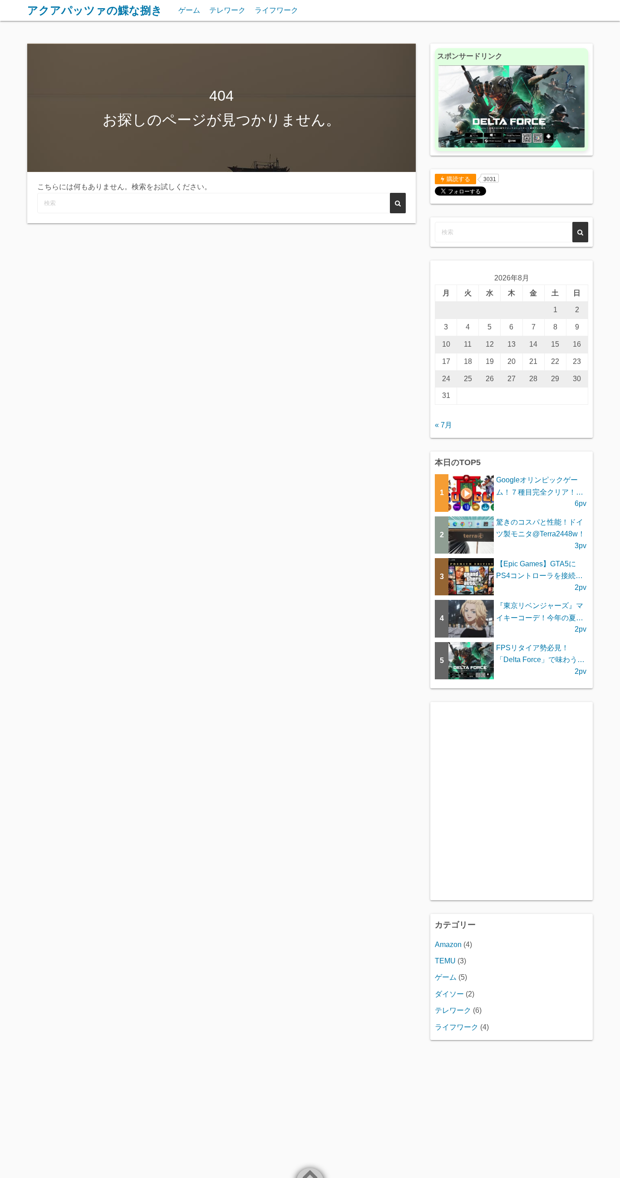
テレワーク (227, 10)
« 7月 (443, 425)
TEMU (445, 961)
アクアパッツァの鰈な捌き (94, 10)
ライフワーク (276, 10)
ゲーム (189, 10)
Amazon (448, 944)
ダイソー (449, 994)
